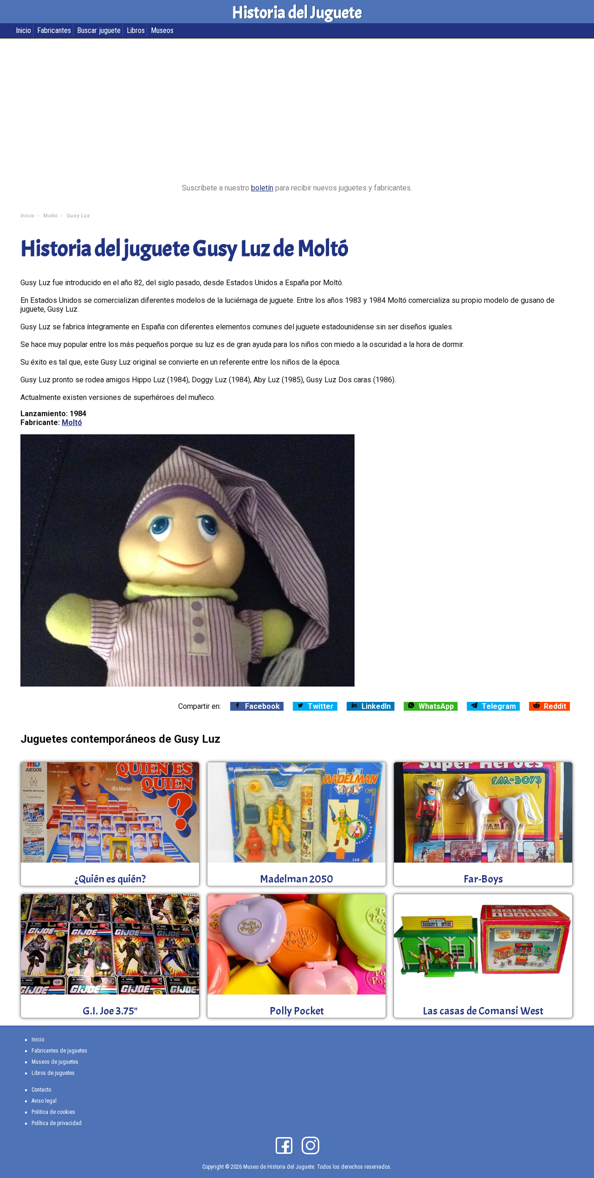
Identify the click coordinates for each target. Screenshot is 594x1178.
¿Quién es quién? (110, 879)
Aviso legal (44, 1101)
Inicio (23, 30)
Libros (136, 30)
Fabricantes (54, 30)
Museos (162, 30)
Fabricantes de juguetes (59, 1050)
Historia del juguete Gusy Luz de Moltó (184, 249)
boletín (262, 187)
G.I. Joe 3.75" (110, 1011)
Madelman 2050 (296, 879)
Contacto (41, 1089)
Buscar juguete (99, 30)
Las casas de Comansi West (483, 1011)
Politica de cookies (53, 1112)
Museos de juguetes (55, 1062)
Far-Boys (483, 879)
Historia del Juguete (297, 12)
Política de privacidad (57, 1123)
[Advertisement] (297, 111)
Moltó (72, 422)
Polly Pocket (297, 1011)
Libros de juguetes (53, 1073)
